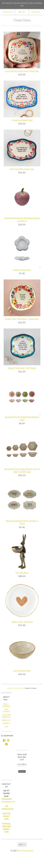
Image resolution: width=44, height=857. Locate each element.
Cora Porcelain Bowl (22, 671)
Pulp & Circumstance (25, 851)
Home (9, 688)
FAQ (6, 726)
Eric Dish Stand (22, 573)
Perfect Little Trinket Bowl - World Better (22, 319)
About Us (6, 720)
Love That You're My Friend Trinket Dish (22, 71)
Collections (18, 688)
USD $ (21, 845)
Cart (22, 12)
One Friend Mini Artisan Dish (22, 169)
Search (6, 723)
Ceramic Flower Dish (22, 270)
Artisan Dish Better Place (22, 120)
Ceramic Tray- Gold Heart (22, 622)
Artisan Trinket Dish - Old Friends (22, 368)
